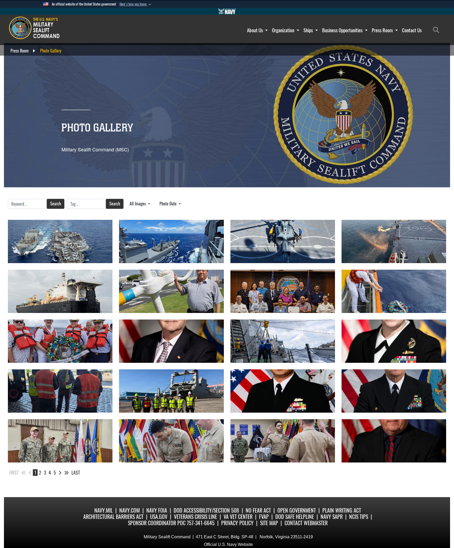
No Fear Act (258, 510)
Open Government (296, 510)
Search (55, 203)
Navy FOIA (156, 510)
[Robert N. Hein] (394, 440)
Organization (283, 30)
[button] (136, 4)
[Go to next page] (60, 472)
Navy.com (129, 510)
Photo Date (168, 203)
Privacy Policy (237, 522)
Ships (308, 30)
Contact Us (412, 30)
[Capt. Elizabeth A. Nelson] (394, 341)
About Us (255, 30)
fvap (264, 516)
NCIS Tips (358, 516)
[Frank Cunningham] (171, 341)
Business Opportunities (343, 30)
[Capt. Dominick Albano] (394, 391)
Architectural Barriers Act (113, 516)
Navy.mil (103, 510)
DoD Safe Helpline (294, 516)
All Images (138, 203)
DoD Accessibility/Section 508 (206, 510)
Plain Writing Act (341, 510)
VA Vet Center (238, 516)
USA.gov (158, 516)
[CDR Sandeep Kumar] (282, 391)
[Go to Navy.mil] (227, 11)
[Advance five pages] (66, 472)
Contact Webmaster (306, 522)
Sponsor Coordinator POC (156, 522)
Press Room (383, 30)
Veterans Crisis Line (195, 516)
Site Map (269, 522)
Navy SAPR (332, 516)
